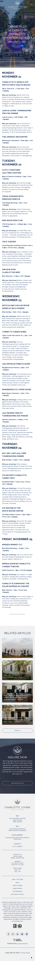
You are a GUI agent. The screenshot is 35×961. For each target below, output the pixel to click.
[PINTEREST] (26, 934)
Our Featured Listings (17, 818)
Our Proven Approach (17, 829)
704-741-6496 (17, 856)
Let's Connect (17, 846)
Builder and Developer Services (17, 837)
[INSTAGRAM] (13, 934)
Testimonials (17, 891)
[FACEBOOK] (8, 934)
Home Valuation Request (17, 830)
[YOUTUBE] (22, 934)
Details (6, 91)
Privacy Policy (25, 953)
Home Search (17, 821)
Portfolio (17, 839)
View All (17, 730)
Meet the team (17, 879)
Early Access (17, 820)
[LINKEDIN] (17, 934)
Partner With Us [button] (17, 783)
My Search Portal (17, 894)
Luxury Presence (22, 943)
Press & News (17, 885)
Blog (17, 882)
